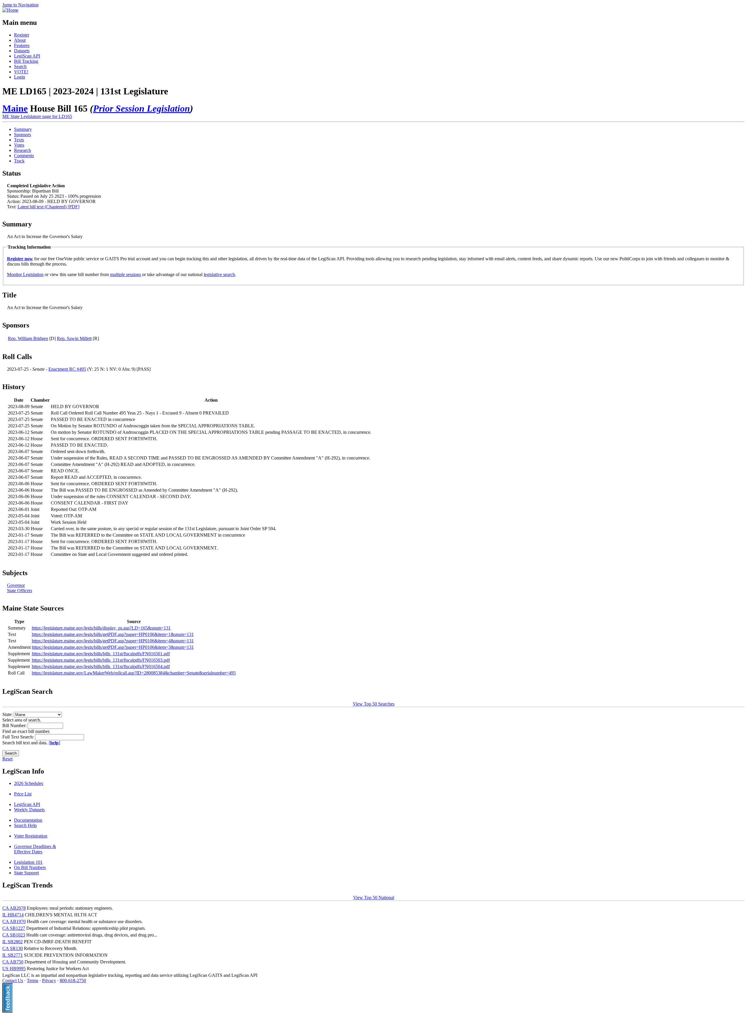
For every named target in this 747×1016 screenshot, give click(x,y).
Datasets (21, 50)
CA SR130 (12, 948)
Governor (16, 585)
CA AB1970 (14, 921)
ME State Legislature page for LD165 (37, 116)
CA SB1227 (13, 928)
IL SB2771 (12, 955)
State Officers (19, 590)
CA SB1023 (13, 934)
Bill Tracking (26, 61)
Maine (15, 108)
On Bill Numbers (30, 867)
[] (54, 742)
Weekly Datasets (29, 809)
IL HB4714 (13, 914)
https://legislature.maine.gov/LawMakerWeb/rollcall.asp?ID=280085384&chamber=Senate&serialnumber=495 (134, 672)
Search (20, 66)
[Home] (10, 10)
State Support (26, 872)
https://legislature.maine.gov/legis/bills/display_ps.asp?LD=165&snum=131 (101, 627)
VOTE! (21, 71)
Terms (32, 980)
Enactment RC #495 (67, 369)
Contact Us (12, 980)
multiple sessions (125, 274)
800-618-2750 (73, 980)
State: (8, 714)
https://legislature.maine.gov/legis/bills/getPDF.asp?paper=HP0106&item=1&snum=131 (113, 634)
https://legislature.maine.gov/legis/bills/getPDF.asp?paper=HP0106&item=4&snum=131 (113, 640)
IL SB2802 (12, 941)
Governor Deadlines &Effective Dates (35, 849)
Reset (7, 758)
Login (19, 76)
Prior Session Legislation (141, 108)
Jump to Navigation (20, 4)
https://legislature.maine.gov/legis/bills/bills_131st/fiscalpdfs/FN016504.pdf (101, 666)
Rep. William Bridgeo (28, 338)
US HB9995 (14, 968)
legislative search (219, 274)
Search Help (25, 825)
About (20, 40)
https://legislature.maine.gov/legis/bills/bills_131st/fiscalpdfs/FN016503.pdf (101, 660)
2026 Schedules (28, 783)
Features (21, 45)
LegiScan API (27, 55)
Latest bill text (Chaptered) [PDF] (48, 206)
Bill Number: (15, 725)
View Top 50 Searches (374, 703)
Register (21, 34)
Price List (23, 793)
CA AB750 (12, 961)
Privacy (49, 980)
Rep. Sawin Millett (74, 338)
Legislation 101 (28, 862)
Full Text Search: (18, 736)
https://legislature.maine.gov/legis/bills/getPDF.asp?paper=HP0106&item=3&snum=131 (113, 647)
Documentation (28, 820)
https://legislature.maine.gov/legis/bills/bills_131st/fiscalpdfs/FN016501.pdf (101, 653)
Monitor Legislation (25, 274)
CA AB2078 (14, 908)
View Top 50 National (373, 897)
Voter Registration (30, 835)
